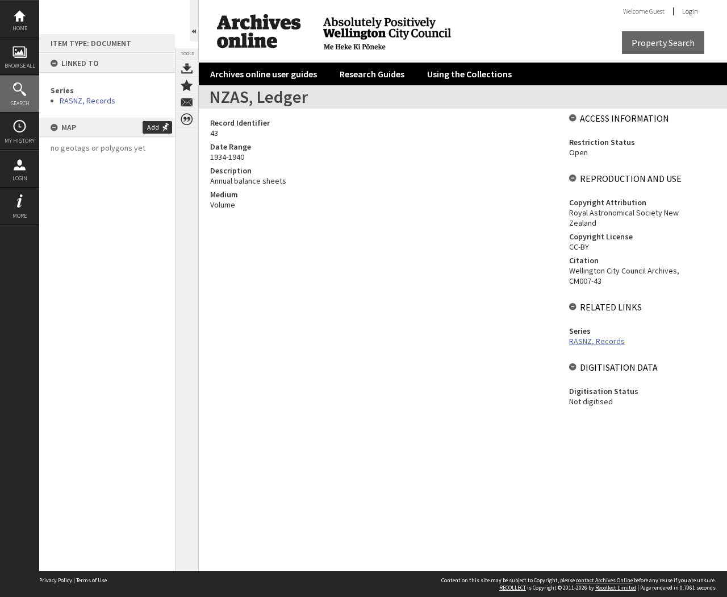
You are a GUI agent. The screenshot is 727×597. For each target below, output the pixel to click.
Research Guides (372, 74)
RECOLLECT (512, 587)
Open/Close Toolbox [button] (194, 21)
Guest (657, 11)
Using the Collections (469, 74)
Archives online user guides (263, 74)
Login (19, 178)
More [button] (19, 215)
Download (187, 68)
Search (20, 103)
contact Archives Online (604, 580)
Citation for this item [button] (187, 119)
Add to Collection (187, 85)
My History (20, 140)
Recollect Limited (615, 587)
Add (153, 127)
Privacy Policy (55, 580)
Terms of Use (91, 580)
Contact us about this (187, 102)
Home (19, 28)
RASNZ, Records (87, 101)
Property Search (663, 42)
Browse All (20, 65)
